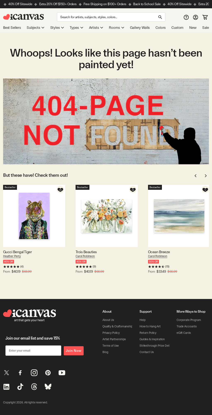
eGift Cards (184, 332)
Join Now (74, 351)
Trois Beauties (86, 252)
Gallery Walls (140, 27)
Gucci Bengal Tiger (17, 252)
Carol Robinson (85, 256)
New (192, 27)
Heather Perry (12, 256)
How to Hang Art (150, 326)
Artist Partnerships (114, 339)
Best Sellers (12, 27)
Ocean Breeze (159, 252)
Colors (160, 27)
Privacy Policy (111, 332)
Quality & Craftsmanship (117, 326)
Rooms (114, 27)
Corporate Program (189, 320)
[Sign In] (195, 17)
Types (74, 27)
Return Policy (148, 332)
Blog (105, 352)
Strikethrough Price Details (156, 345)
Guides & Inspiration (152, 339)
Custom (177, 27)
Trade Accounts (187, 326)
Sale (205, 27)
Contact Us (147, 352)
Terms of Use (110, 345)
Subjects (33, 27)
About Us (108, 320)
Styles (55, 27)
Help (142, 320)
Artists (94, 27)
